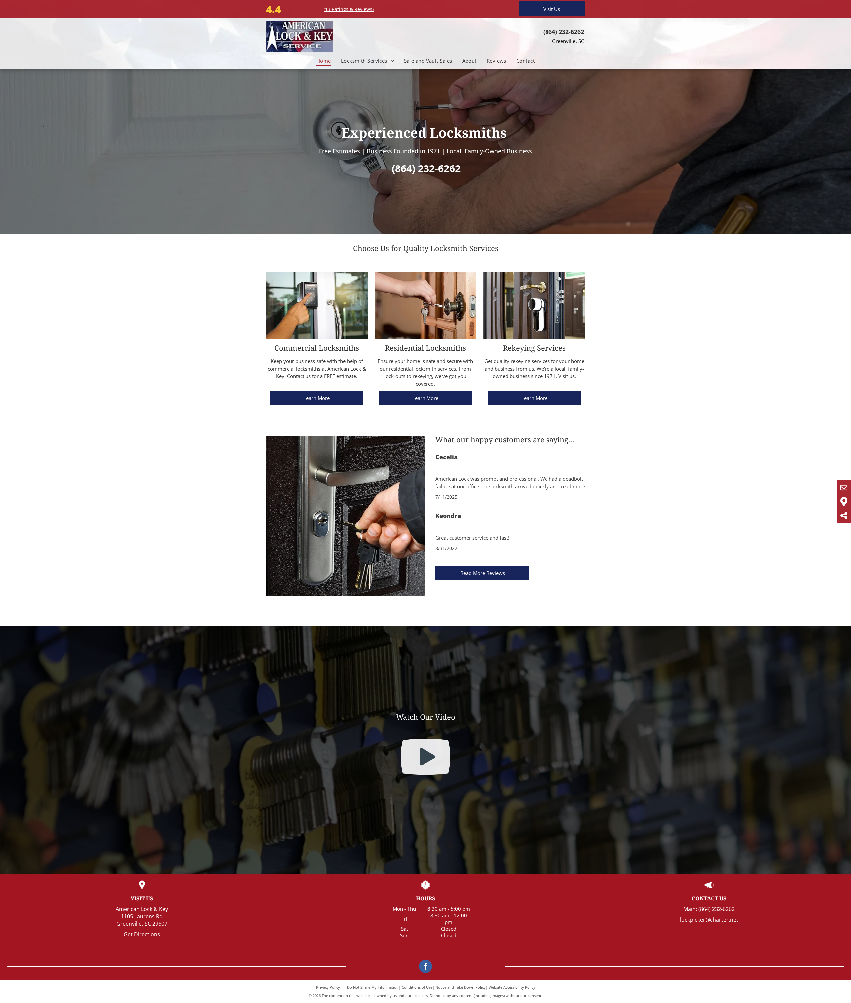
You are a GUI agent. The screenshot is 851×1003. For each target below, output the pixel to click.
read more (573, 486)
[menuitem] (323, 61)
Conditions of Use (417, 987)
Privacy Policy (328, 987)
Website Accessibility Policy (512, 987)
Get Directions (142, 934)
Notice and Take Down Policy (460, 987)
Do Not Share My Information (373, 987)
